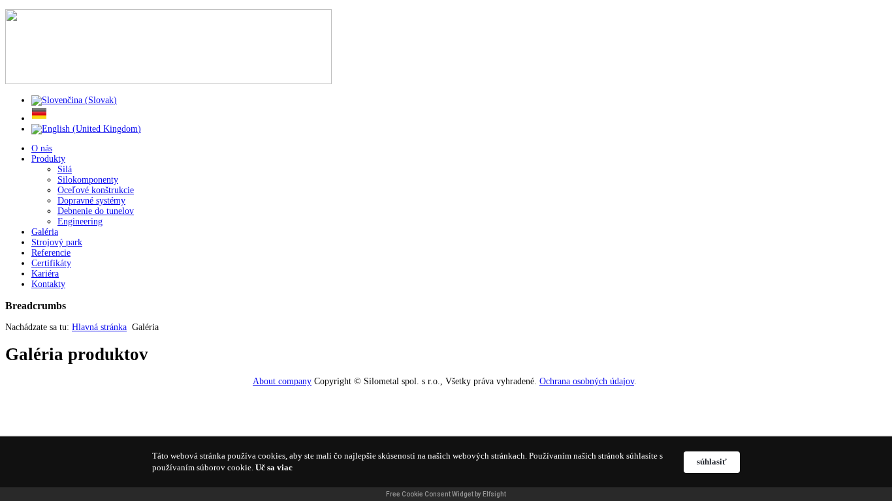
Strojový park (56, 242)
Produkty (48, 159)
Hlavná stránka (99, 327)
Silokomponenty (87, 180)
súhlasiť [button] (712, 461)
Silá (64, 169)
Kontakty (48, 284)
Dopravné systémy (91, 200)
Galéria (44, 232)
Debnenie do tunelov (95, 211)
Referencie (51, 253)
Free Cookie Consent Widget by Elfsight (446, 494)
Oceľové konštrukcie (95, 190)
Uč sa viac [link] (274, 467)
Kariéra (45, 274)
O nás (41, 148)
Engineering (80, 221)
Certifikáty (51, 263)
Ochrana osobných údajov (586, 381)
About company (282, 381)
